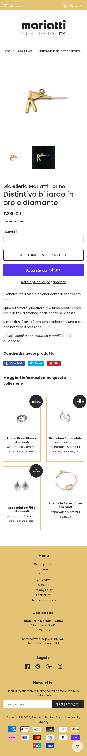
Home (6, 51)
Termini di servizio (44, 600)
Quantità (10, 232)
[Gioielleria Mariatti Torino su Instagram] (60, 667)
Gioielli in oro (24, 51)
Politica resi (43, 595)
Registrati (68, 704)
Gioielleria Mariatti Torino (47, 717)
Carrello (76, 6)
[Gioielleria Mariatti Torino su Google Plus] (49, 667)
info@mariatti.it (48, 643)
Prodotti (43, 574)
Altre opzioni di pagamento (43, 282)
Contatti (43, 585)
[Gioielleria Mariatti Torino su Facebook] (27, 667)
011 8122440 (57, 639)
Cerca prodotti (43, 564)
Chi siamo (44, 580)
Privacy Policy (44, 590)
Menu (14, 6)
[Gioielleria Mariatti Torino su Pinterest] (37, 667)
